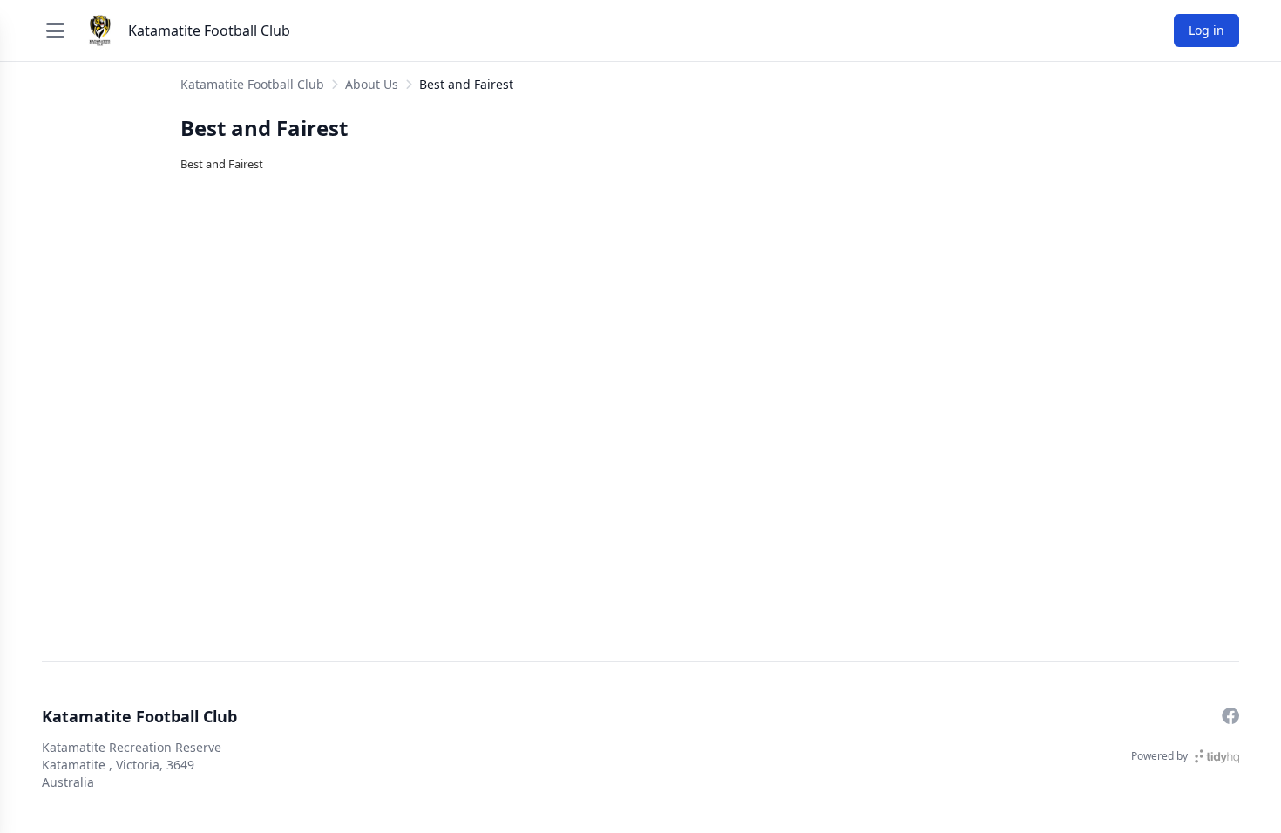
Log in (1206, 30)
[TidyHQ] (1217, 756)
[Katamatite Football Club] (100, 30)
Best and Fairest (466, 84)
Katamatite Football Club (209, 30)
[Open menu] (54, 30)
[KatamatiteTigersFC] (1230, 716)
